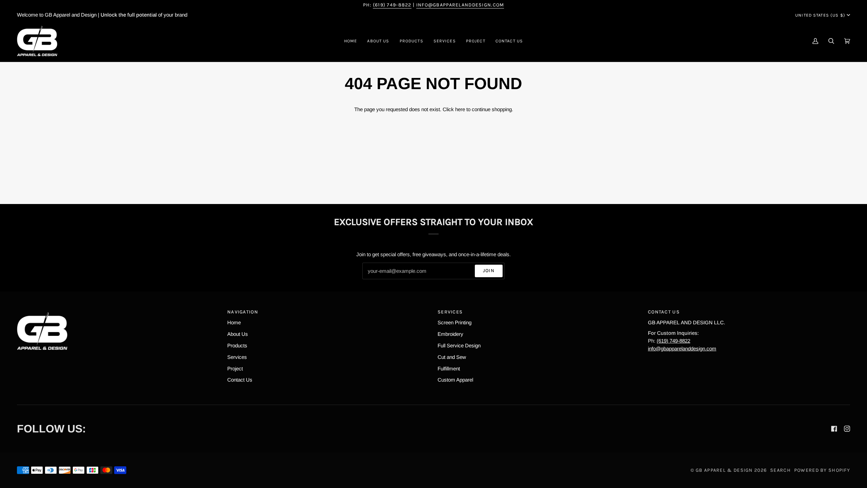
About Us (237, 334)
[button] (411, 41)
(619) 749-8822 (392, 5)
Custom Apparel (455, 380)
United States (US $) (820, 15)
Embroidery (450, 334)
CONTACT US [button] (664, 312)
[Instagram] (847, 429)
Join (488, 270)
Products (237, 345)
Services (237, 357)
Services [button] (450, 312)
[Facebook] (834, 429)
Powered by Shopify (822, 470)
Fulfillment (449, 368)
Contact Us (239, 380)
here (460, 109)
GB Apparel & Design (724, 470)
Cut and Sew (452, 357)
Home (234, 322)
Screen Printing (454, 322)
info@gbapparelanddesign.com (460, 5)
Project (235, 368)
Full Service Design (459, 345)
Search (780, 470)
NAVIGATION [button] (242, 312)
